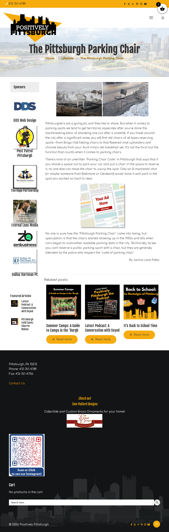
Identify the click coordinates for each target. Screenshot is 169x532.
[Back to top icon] (156, 524)
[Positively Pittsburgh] (39, 27)
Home (49, 58)
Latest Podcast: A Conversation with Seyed (102, 327)
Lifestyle (67, 58)
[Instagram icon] (141, 4)
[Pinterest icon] (137, 4)
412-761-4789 (17, 3)
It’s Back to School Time (140, 325)
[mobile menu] (151, 17)
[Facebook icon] (124, 4)
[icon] (145, 4)
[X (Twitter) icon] (129, 4)
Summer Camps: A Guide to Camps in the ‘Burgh (63, 327)
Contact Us (17, 383)
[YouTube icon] (133, 4)
